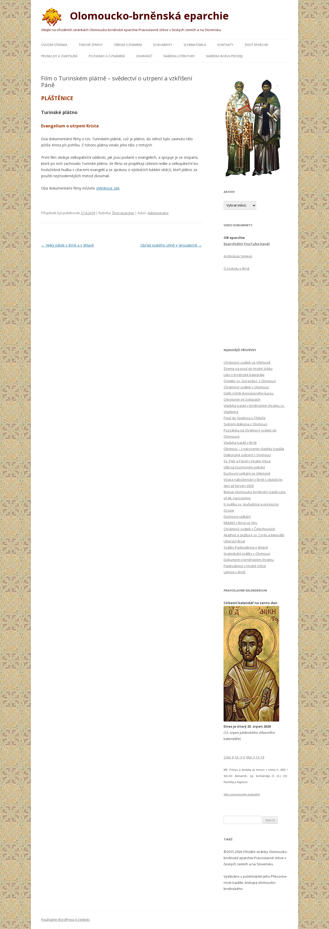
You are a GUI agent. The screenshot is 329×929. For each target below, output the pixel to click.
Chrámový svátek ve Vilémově (247, 362)
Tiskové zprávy (91, 45)
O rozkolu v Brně (236, 268)
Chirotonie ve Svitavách (242, 399)
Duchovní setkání (237, 516)
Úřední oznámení (128, 45)
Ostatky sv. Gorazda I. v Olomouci (250, 381)
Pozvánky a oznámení (107, 56)
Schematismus (195, 45)
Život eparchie (256, 45)
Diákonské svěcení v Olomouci (247, 455)
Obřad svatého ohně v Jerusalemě (171, 245)
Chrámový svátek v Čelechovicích (249, 529)
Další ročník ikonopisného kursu (248, 393)
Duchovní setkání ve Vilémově (247, 473)
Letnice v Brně (234, 572)
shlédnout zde (108, 188)
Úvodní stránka (54, 45)
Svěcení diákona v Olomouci (245, 424)
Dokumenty (162, 45)
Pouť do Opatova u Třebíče (245, 418)
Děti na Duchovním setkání (244, 467)
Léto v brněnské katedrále (244, 374)
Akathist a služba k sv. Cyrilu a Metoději (254, 535)
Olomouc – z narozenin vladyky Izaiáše (254, 448)
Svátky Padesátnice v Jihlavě (246, 547)
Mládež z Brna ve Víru (240, 522)
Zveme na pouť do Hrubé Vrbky (248, 368)
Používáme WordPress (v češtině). (65, 919)
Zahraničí (144, 56)
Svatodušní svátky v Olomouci (247, 553)
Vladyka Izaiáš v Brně (240, 442)
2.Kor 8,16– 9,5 (234, 757)
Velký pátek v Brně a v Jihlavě (67, 245)
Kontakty (225, 45)
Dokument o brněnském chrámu (249, 559)
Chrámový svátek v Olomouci (246, 387)
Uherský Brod (234, 541)
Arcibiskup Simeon (238, 256)
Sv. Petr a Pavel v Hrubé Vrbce (247, 461)
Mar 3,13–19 (255, 757)
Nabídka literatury (179, 56)
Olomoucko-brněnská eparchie (148, 15)
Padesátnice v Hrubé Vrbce (245, 566)
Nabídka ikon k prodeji (224, 56)
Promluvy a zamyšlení (59, 56)
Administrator (158, 213)
